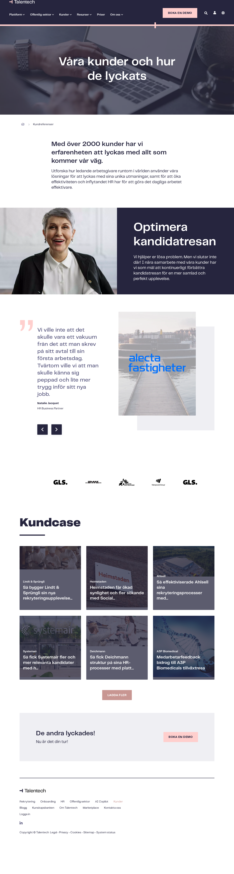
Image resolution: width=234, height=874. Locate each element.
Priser (101, 14)
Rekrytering (27, 801)
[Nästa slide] (56, 429)
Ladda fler (117, 695)
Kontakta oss (112, 807)
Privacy (63, 832)
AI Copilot (101, 801)
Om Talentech (68, 807)
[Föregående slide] (42, 429)
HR (63, 801)
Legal (53, 832)
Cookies (75, 832)
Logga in (25, 814)
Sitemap (88, 832)
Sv (223, 13)
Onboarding (48, 801)
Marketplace (91, 807)
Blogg (23, 807)
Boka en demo (180, 13)
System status (105, 832)
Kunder (118, 801)
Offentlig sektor (40, 14)
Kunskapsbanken (43, 807)
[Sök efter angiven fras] (206, 22)
